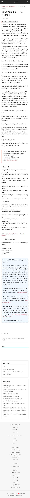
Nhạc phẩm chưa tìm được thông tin (13, 372)
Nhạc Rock (15, 482)
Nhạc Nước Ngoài (15, 487)
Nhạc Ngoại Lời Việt (16, 454)
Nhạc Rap (15, 480)
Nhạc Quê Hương (10, 6)
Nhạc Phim (15, 477)
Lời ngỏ (6, 367)
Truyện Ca (15, 463)
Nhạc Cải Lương (16, 452)
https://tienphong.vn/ (12, 160)
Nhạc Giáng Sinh (15, 457)
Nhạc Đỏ (15, 429)
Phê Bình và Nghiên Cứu (15, 436)
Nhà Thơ (15, 443)
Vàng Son (15, 2)
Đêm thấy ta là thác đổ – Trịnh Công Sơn (14, 407)
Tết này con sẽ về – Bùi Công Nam (13, 398)
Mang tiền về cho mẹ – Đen (11, 393)
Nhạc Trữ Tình (15, 447)
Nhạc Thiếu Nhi (15, 485)
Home (3, 6)
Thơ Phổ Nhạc (15, 466)
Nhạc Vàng (15, 427)
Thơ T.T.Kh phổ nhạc (22, 242)
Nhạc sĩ (16, 438)
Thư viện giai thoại (9, 369)
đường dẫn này (22, 292)
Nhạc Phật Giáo (16, 472)
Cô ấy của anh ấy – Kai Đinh (11, 401)
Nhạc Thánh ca (15, 475)
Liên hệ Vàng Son (8, 374)
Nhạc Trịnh (15, 470)
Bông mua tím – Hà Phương (11, 396)
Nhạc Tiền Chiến (15, 424)
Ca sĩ (15, 441)
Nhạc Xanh (15, 432)
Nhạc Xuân (15, 459)
